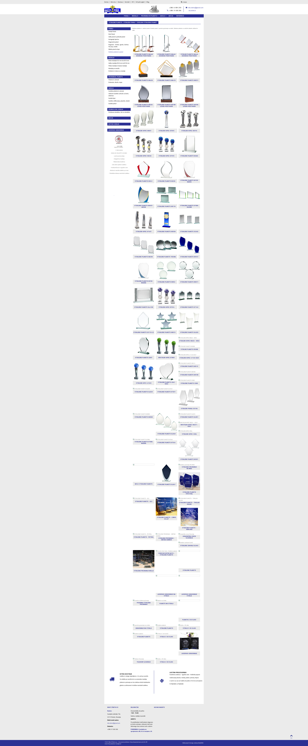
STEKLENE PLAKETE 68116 (166, 206)
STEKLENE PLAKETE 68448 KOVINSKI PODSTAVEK (144, 55)
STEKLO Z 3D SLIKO (166, 636)
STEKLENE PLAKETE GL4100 (143, 307)
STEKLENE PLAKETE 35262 (189, 231)
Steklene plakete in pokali (115, 52)
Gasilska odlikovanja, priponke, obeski (119, 101)
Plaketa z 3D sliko (189, 620)
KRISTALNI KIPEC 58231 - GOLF (189, 425)
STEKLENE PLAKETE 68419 (166, 80)
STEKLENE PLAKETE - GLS (143, 501)
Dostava (120, 2)
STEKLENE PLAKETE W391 (189, 459)
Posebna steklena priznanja (144, 603)
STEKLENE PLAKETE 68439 (144, 80)
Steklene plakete (189, 570)
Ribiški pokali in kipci (114, 49)
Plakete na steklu (166, 603)
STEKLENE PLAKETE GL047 (166, 484)
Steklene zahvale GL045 (189, 545)
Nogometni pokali (113, 42)
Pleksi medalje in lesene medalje (117, 66)
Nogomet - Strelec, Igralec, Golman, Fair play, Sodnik (118, 46)
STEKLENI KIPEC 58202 (144, 156)
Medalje (134, 16)
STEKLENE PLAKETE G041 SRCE (166, 383)
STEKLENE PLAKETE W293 (166, 181)
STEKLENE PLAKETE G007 (143, 357)
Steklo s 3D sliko (189, 628)
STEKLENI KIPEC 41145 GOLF (189, 358)
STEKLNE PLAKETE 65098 (189, 349)
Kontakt (127, 2)
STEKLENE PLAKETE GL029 (144, 392)
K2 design (190, 743)
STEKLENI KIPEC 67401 (144, 231)
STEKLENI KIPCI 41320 (143, 383)
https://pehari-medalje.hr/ (114, 744)
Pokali (125, 16)
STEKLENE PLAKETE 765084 (166, 257)
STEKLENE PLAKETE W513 (189, 366)
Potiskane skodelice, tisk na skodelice (119, 112)
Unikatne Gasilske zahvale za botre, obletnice (118, 95)
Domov (106, 2)
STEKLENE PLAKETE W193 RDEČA (189, 181)
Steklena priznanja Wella (144, 571)
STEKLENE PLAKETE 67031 (166, 392)
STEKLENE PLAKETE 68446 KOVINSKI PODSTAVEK (166, 55)
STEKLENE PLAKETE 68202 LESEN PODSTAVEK (144, 105)
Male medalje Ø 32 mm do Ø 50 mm (118, 61)
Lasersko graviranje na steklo (166, 595)
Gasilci (161, 16)
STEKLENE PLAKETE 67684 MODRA (144, 442)
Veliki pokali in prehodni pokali (116, 37)
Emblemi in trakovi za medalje (116, 71)
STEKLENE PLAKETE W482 (189, 156)
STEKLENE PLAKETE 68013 (166, 332)
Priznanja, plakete (115, 77)
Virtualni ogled (140, 2)
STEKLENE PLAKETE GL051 (189, 417)
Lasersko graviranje (189, 653)
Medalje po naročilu (113, 68)
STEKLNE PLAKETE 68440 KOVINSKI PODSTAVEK (189, 55)
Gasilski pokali (112, 103)
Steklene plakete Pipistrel (189, 493)
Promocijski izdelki (115, 109)
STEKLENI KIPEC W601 (143, 131)
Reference (180, 16)
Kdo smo (113, 2)
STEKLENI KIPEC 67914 (166, 307)
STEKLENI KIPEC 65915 (189, 131)
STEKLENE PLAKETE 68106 (189, 375)
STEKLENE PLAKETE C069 (189, 383)
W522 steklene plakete (143, 484)
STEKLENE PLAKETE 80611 (189, 282)
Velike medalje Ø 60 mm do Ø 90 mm (118, 63)
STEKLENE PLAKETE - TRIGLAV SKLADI (189, 503)
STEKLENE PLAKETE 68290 (144, 257)
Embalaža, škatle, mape (115, 82)
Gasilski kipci (111, 98)
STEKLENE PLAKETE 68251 (189, 80)
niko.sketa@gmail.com (195, 7)
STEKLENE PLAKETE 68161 (189, 257)
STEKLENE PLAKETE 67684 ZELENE (189, 206)
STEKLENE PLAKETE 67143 (189, 307)
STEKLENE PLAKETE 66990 (144, 417)
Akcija (171, 16)
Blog (147, 2)
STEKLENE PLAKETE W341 (143, 181)
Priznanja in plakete (148, 16)
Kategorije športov (113, 39)
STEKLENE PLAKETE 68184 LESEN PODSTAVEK (189, 105)
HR (133, 2)
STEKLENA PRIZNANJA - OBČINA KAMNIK (166, 539)
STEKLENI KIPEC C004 (189, 434)
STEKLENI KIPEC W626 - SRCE (189, 341)
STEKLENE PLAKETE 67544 (166, 442)
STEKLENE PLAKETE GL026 (189, 332)
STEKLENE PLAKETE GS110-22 (143, 332)
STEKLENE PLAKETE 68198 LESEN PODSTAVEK (166, 105)
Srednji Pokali (112, 31)
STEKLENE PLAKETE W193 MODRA (143, 282)
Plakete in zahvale (113, 80)
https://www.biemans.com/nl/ (137, 742)
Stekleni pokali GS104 (189, 408)
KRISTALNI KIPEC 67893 (166, 357)
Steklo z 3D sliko (166, 662)
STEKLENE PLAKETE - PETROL (144, 537)
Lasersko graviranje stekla (189, 595)
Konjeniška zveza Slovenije (189, 537)
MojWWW (200, 743)
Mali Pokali (111, 34)
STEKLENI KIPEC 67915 (166, 156)
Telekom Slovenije (144, 662)
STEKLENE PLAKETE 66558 (166, 231)
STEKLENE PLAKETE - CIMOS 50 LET (166, 518)
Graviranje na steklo (144, 628)
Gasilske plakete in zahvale (116, 91)
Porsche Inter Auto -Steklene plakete (166, 554)
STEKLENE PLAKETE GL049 (166, 434)
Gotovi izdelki (113, 124)
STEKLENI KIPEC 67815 (166, 131)
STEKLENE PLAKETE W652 (166, 282)
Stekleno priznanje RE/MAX (189, 467)
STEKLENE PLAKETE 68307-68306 (143, 206)
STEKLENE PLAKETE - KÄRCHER (189, 528)
